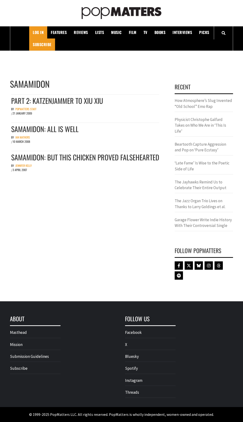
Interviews (182, 32)
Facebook (133, 332)
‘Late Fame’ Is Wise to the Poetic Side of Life (202, 165)
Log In (38, 32)
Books (160, 32)
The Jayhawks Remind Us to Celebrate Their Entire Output (200, 184)
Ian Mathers (22, 137)
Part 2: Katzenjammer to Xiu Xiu (57, 100)
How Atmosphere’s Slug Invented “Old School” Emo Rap (203, 103)
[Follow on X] (189, 265)
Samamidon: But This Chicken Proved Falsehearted (85, 157)
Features (59, 32)
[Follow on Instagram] (209, 265)
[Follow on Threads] (219, 265)
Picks (204, 32)
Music (116, 32)
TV (145, 32)
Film (132, 32)
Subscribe (42, 44)
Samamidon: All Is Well (45, 129)
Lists (99, 32)
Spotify (131, 368)
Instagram (133, 380)
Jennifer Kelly (23, 165)
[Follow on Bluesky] (199, 265)
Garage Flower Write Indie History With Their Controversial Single (203, 222)
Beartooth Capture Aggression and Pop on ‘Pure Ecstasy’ (200, 147)
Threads (132, 392)
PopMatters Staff (26, 109)
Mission (16, 344)
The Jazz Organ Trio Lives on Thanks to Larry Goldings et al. (200, 203)
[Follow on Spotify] (179, 275)
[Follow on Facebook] (179, 265)
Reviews (81, 32)
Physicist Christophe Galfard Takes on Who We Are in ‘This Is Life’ (200, 125)
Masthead (18, 332)
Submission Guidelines (29, 356)
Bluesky (132, 356)
